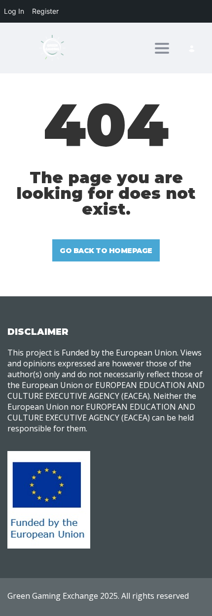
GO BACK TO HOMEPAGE (106, 250)
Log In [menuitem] (14, 11)
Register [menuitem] (45, 11)
